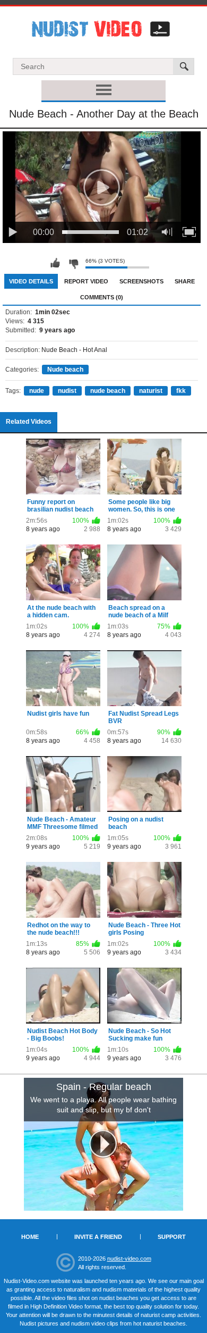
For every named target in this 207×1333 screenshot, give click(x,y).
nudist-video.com (129, 1258)
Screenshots (141, 281)
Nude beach (65, 369)
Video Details (31, 281)
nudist (67, 391)
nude (36, 391)
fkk (181, 391)
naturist (150, 391)
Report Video (86, 281)
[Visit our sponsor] (103, 1144)
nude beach (107, 391)
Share (185, 281)
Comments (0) (101, 297)
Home (30, 1237)
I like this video (55, 263)
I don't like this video (73, 263)
